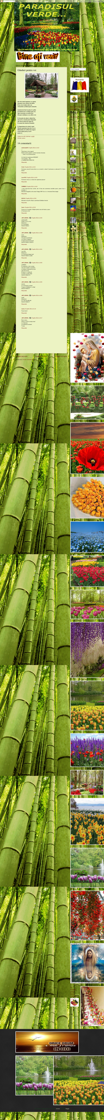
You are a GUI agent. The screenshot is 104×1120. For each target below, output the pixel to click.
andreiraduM (24, 147)
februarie (75, 322)
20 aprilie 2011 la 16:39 (36, 232)
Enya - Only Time (77, 307)
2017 (73, 246)
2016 (73, 248)
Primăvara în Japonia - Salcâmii (80, 301)
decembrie (75, 261)
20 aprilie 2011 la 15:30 (30, 198)
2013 (73, 255)
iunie (74, 275)
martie (74, 320)
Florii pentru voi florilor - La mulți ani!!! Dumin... (80, 292)
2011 (73, 259)
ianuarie (75, 324)
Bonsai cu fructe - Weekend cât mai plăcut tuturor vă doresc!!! (81, 151)
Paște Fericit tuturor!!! (78, 283)
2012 (73, 257)
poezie (23, 138)
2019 (73, 241)
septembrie (76, 268)
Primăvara (75, 317)
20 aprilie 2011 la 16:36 (36, 217)
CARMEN (23, 186)
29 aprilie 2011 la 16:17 (36, 318)
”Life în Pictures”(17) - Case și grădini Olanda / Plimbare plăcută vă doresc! (82, 160)
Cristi (22, 167)
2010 (73, 327)
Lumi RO (23, 177)
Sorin (22, 207)
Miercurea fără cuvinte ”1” (79, 298)
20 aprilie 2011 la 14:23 (33, 147)
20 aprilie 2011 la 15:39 (30, 207)
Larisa (23, 308)
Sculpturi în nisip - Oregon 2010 (80, 305)
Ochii (74, 303)
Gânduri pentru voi (77, 289)
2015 (73, 250)
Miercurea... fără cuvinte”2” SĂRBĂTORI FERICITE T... (80, 286)
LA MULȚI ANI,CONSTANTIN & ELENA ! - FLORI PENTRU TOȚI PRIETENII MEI (82, 228)
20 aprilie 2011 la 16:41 (36, 249)
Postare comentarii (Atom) (29, 359)
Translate (81, 71)
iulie (74, 272)
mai (74, 277)
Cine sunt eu (76, 281)
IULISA (23, 198)
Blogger (67, 1108)
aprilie (74, 279)
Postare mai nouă (21, 356)
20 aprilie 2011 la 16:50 (36, 262)
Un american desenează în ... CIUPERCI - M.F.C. (81, 139)
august (75, 270)
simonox (58, 1108)
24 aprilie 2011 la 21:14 (30, 308)
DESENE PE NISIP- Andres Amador (82, 198)
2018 (73, 243)
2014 (73, 252)
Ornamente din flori (81, 168)
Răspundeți (24, 162)
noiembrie (75, 263)
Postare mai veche (61, 356)
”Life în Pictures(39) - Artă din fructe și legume (82, 207)
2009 (73, 329)
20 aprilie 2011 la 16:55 (36, 282)
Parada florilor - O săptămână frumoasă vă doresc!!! (80, 310)
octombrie (75, 266)
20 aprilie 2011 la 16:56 (36, 295)
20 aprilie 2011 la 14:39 (31, 186)
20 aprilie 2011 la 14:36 (31, 177)
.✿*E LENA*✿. (25, 217)
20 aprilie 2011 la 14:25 (30, 167)
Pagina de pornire (41, 356)
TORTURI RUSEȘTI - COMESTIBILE (82, 177)
